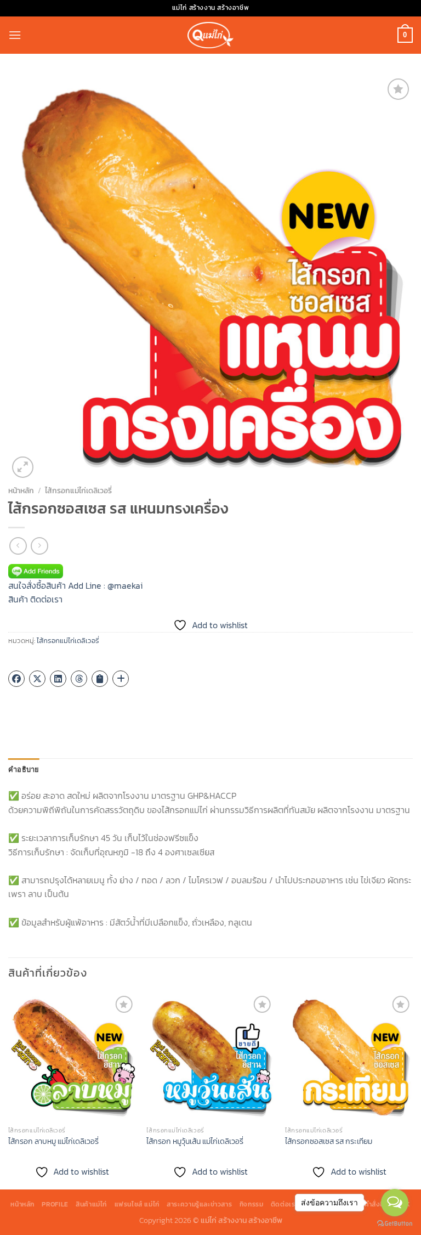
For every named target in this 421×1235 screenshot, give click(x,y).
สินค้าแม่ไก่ (91, 1204)
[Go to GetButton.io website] (394, 1223)
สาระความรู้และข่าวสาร (199, 1204)
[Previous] (9, 1090)
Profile (55, 1204)
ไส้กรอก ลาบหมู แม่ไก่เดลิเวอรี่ (53, 1141)
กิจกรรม (252, 1204)
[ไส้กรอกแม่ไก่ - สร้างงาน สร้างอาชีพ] (210, 35)
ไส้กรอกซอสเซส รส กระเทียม (328, 1141)
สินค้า (18, 599)
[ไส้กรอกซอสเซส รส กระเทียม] (349, 1057)
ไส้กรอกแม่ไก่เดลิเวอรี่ (78, 490)
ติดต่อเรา (46, 599)
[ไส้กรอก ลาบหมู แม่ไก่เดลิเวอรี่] (72, 1057)
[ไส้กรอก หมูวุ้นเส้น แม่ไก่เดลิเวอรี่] (210, 1057)
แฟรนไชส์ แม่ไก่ (137, 1204)
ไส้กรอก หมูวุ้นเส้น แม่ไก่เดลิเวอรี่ (194, 1141)
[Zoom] (22, 467)
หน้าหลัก (21, 490)
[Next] (412, 1090)
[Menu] (14, 34)
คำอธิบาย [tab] (23, 769)
